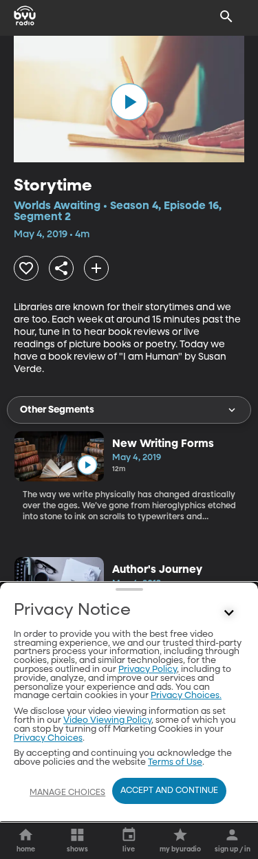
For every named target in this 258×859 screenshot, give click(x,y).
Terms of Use (175, 762)
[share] (61, 268)
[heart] (26, 268)
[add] (96, 268)
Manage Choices (67, 793)
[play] (129, 101)
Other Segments (57, 410)
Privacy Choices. (186, 695)
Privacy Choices (48, 738)
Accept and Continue (169, 791)
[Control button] (229, 613)
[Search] (226, 16)
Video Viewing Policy (107, 720)
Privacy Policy (147, 669)
